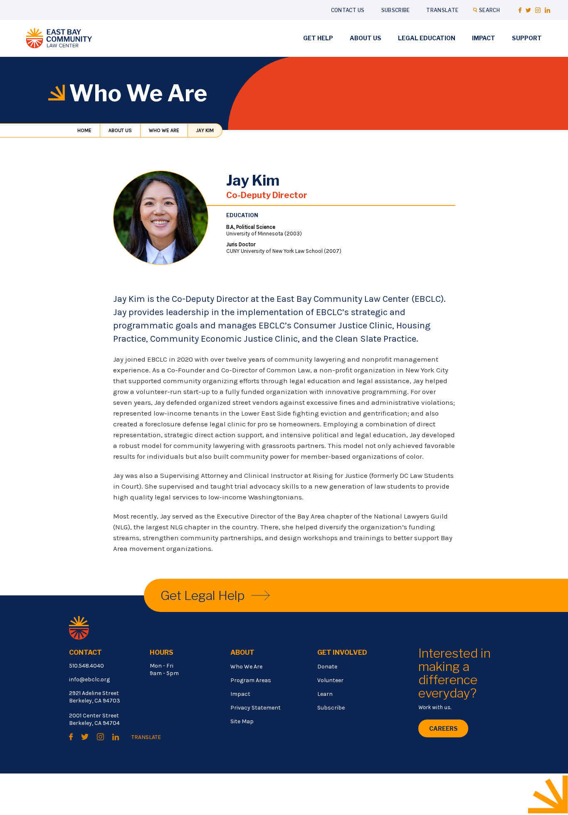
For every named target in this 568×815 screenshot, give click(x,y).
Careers (443, 728)
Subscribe (395, 10)
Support (527, 38)
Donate (327, 666)
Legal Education (426, 38)
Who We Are (164, 130)
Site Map (242, 721)
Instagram (538, 10)
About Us (365, 38)
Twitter (528, 10)
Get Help (318, 38)
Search (489, 10)
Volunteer (330, 680)
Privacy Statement (255, 707)
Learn (325, 694)
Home (84, 130)
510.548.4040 (86, 665)
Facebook (520, 10)
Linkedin (547, 10)
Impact (483, 38)
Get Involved (342, 652)
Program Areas (250, 680)
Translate (442, 10)
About (242, 652)
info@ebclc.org (89, 679)
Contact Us (348, 10)
